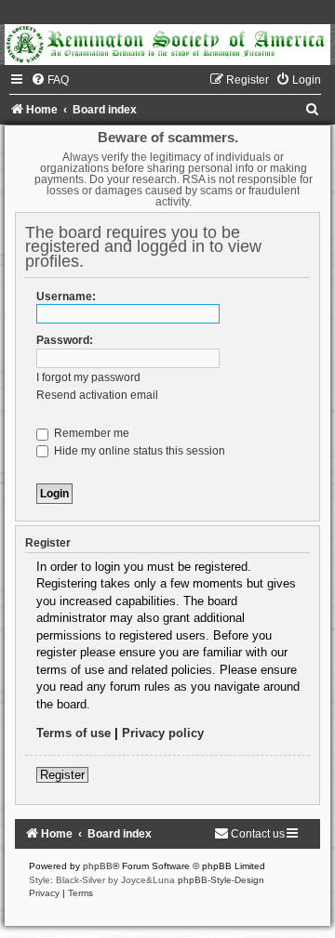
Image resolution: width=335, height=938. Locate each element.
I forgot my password (88, 377)
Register (62, 775)
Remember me (90, 433)
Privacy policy (163, 733)
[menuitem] (50, 79)
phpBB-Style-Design (221, 880)
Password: (64, 340)
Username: (66, 296)
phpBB (98, 866)
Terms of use (73, 733)
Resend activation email (97, 395)
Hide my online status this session (138, 450)
